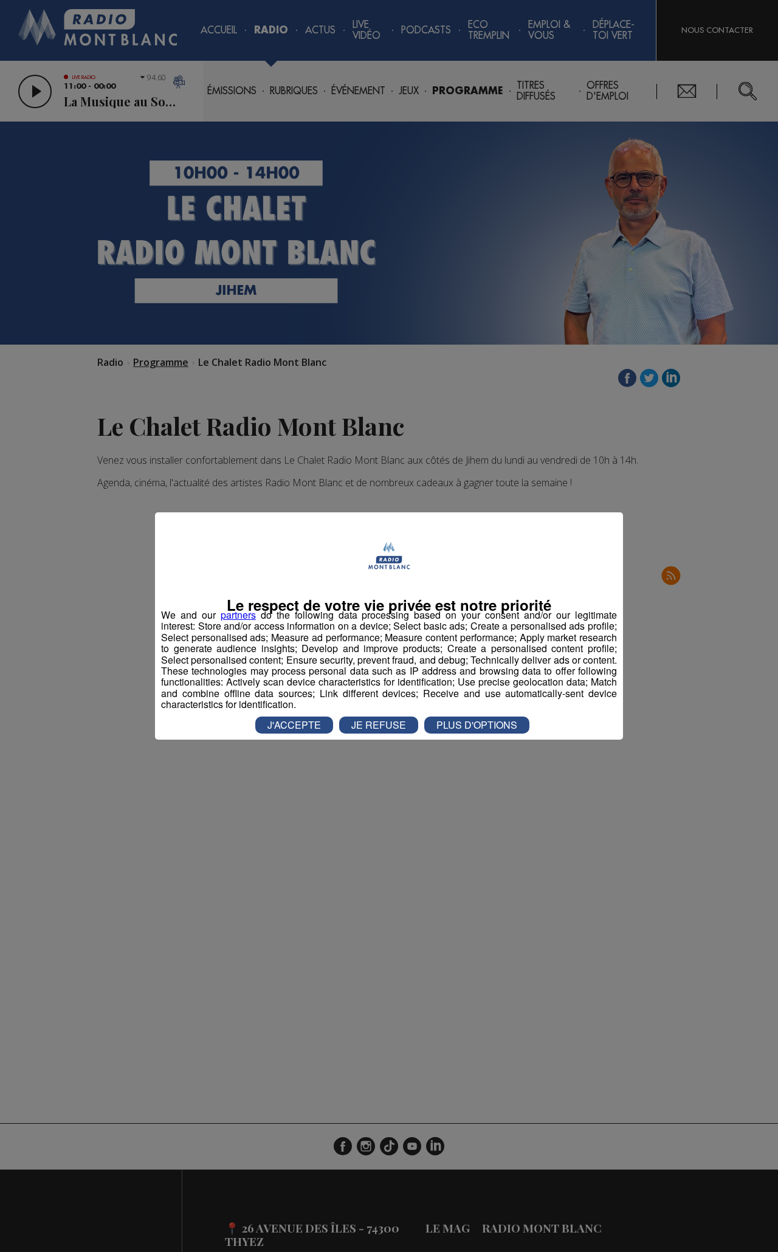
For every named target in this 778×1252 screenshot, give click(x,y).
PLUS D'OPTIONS (476, 725)
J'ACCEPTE (294, 725)
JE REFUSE (378, 725)
